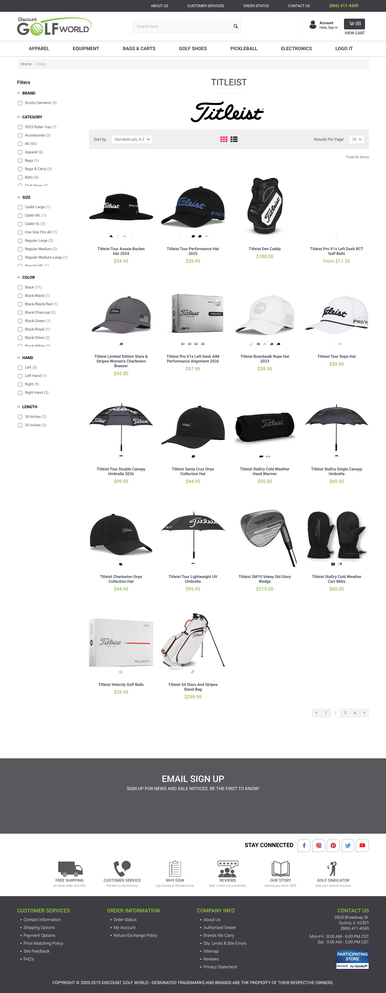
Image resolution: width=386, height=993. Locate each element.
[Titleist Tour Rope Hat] (337, 315)
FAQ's (29, 959)
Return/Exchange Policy (136, 935)
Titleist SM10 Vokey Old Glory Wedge (265, 579)
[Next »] (364, 712)
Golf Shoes (193, 48)
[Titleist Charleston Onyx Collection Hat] (121, 535)
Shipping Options (39, 927)
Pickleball (243, 48)
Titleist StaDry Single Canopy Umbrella (336, 471)
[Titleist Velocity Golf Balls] (121, 643)
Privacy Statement (220, 966)
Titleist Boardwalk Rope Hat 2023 (264, 359)
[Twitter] (345, 845)
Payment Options (39, 935)
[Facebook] (301, 845)
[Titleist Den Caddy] (265, 207)
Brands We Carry (219, 935)
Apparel (39, 48)
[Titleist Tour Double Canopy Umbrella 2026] (121, 427)
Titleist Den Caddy (265, 248)
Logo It (344, 48)
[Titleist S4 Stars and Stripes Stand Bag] (193, 643)
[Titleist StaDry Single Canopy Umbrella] (337, 427)
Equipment (86, 48)
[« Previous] (316, 712)
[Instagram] (316, 845)
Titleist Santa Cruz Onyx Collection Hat (193, 471)
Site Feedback (36, 951)
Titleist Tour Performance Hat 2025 (193, 251)
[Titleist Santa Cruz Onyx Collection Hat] (193, 427)
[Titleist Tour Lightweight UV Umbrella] (193, 535)
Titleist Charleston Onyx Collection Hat (121, 579)
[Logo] (56, 26)
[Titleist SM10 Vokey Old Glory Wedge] (265, 535)
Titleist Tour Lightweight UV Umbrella (193, 579)
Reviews (211, 959)
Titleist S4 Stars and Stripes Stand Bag (193, 687)
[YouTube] (359, 845)
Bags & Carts (139, 48)
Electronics (296, 48)
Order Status (125, 919)
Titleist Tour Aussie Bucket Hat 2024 (120, 251)
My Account (125, 927)
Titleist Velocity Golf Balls (121, 684)
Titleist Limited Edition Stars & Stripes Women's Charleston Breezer (121, 361)
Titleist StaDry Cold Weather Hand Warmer (265, 471)
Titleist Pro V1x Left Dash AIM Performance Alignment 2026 (193, 359)
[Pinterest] (330, 845)
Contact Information (42, 919)
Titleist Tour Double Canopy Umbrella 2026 (121, 471)
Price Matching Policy (43, 943)
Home (26, 64)
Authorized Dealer (220, 927)
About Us (212, 919)
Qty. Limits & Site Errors (225, 943)
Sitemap (211, 951)
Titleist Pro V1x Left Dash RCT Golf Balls (336, 251)
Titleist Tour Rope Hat (336, 356)
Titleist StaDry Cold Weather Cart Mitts (337, 579)
